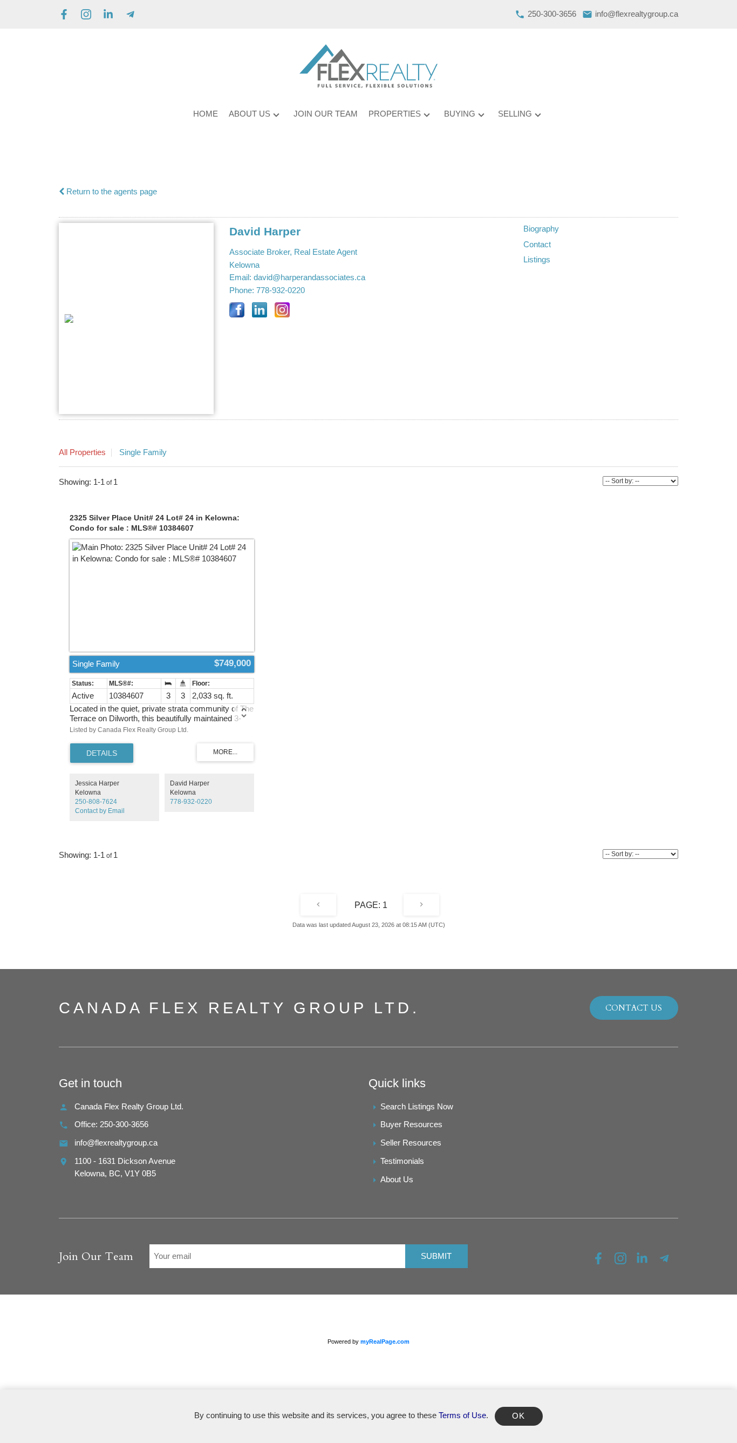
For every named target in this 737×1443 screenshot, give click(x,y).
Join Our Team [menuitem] (326, 114)
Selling (515, 114)
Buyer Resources (411, 1124)
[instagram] (626, 1261)
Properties (394, 114)
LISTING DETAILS (101, 753)
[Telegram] (130, 14)
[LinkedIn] (108, 14)
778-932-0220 (280, 290)
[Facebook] (64, 14)
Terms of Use (462, 1416)
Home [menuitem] (205, 114)
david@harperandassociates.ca (309, 277)
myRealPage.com (385, 1341)
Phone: (241, 290)
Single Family (143, 452)
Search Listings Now (416, 1106)
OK (519, 1416)
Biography (541, 229)
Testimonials (402, 1161)
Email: (240, 277)
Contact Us (633, 1007)
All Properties (82, 452)
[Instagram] (86, 14)
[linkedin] (647, 1261)
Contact (537, 244)
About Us (396, 1179)
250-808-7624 (96, 801)
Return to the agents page (110, 191)
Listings (536, 259)
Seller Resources (410, 1143)
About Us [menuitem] (249, 114)
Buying (459, 114)
